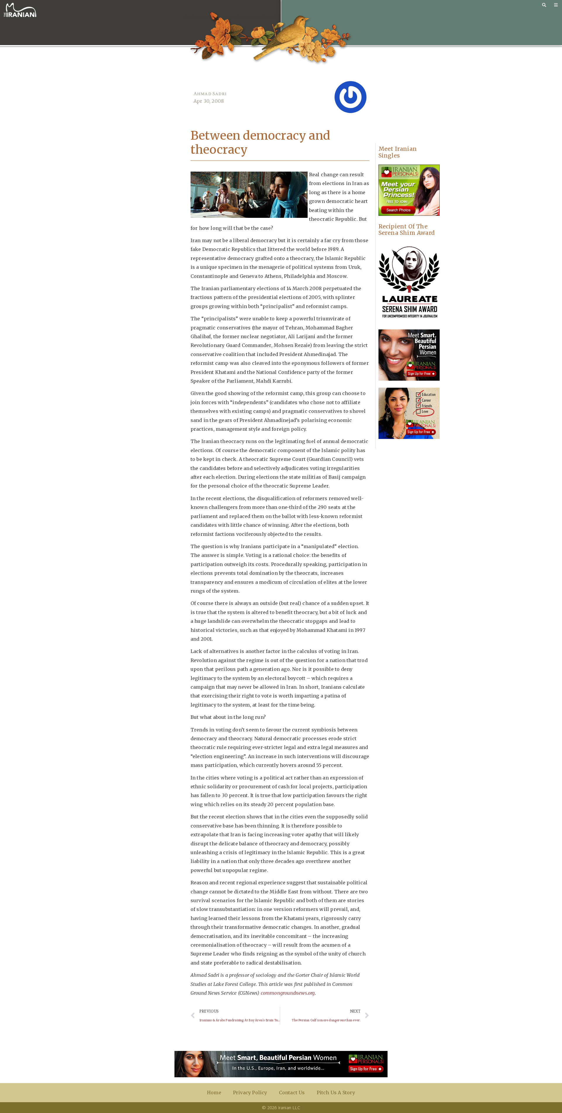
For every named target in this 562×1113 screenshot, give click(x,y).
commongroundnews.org (288, 993)
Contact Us (292, 1092)
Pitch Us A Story (336, 1092)
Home (214, 1092)
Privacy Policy (250, 1092)
